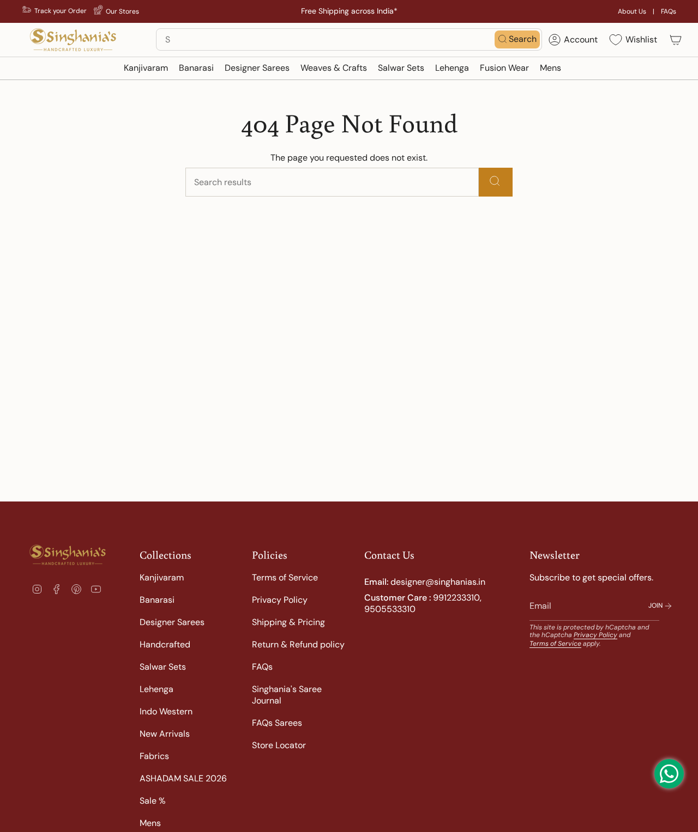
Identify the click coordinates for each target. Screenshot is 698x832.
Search (523, 39)
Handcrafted (165, 644)
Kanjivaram (162, 577)
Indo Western (166, 711)
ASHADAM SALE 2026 (183, 778)
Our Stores (122, 11)
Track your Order (60, 11)
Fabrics (154, 756)
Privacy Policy (280, 599)
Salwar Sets (163, 666)
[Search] (496, 182)
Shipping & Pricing (288, 622)
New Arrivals (165, 733)
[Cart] (675, 39)
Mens (150, 823)
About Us (632, 11)
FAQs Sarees (277, 723)
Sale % (153, 800)
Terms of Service (285, 577)
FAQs (668, 11)
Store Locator (279, 745)
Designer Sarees (172, 622)
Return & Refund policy (298, 644)
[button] (145, 68)
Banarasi (157, 599)
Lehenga (156, 689)
